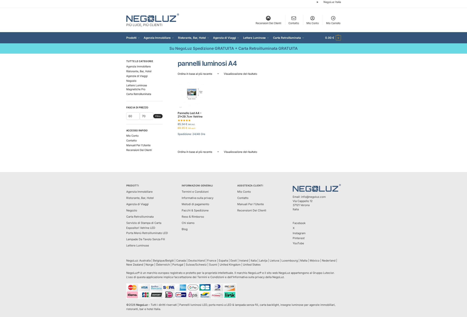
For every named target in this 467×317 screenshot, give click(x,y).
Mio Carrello (333, 23)
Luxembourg (289, 260)
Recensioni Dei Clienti (268, 23)
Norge (150, 264)
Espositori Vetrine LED (140, 228)
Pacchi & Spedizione (195, 210)
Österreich (163, 264)
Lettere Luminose (137, 245)
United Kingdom (230, 264)
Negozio (131, 80)
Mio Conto (312, 23)
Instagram (299, 233)
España (223, 260)
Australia (145, 260)
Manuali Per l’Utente (138, 145)
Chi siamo (188, 223)
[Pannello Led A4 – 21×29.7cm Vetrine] (192, 94)
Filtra (158, 116)
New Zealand (134, 264)
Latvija (263, 260)
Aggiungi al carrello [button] (191, 143)
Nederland (328, 260)
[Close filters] (164, 62)
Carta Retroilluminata (138, 94)
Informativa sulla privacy (197, 198)
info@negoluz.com (313, 197)
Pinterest (299, 238)
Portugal (177, 264)
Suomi (213, 264)
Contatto (293, 23)
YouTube (298, 243)
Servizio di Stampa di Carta (143, 223)
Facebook (299, 223)
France (211, 260)
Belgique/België (163, 260)
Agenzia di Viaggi (137, 76)
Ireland (243, 260)
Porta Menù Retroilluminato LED (147, 233)
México (314, 260)
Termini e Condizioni (195, 191)
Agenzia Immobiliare (138, 66)
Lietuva (274, 260)
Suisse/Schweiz (196, 264)
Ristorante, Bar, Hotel (138, 71)
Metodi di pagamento (195, 204)
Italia (254, 260)
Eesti (233, 260)
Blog (185, 229)
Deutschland (196, 260)
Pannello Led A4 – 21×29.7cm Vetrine (190, 114)
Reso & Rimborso (193, 216)
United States (252, 264)
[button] (333, 37)
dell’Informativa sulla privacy (246, 277)
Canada (181, 260)
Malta (303, 260)
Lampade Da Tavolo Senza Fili (145, 239)
